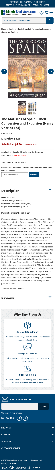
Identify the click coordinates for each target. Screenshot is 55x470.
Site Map (13, 463)
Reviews (7, 298)
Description (10, 191)
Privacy (4, 463)
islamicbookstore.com (18, 13)
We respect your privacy (11, 413)
